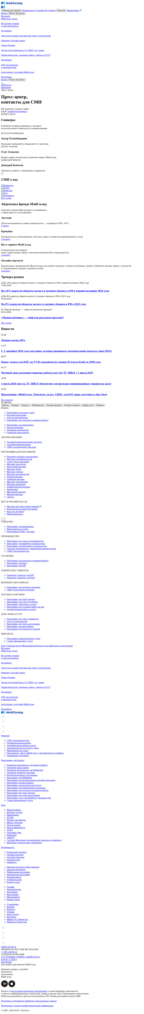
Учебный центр (14, 646)
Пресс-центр (13, 914)
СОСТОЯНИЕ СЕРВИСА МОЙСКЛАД (20, 957)
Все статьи (6, 198)
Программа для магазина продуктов (24, 785)
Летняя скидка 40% (13, 340)
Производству (13, 860)
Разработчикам (14, 877)
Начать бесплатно (16, 13)
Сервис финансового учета (20, 641)
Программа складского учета (20, 412)
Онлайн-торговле (15, 855)
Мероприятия (28, 646)
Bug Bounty (6, 962)
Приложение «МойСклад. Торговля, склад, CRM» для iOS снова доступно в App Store (54, 394)
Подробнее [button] (6, 31)
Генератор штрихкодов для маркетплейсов (27, 765)
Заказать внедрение (16, 869)
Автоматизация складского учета (23, 748)
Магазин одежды (15, 472)
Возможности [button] (29, 10)
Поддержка (12, 892)
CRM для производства (18, 551)
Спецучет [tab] (25, 405)
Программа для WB (16, 565)
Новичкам (12, 835)
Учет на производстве (17, 417)
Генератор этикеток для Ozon (21, 578)
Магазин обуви (14, 469)
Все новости (7, 400)
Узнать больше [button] (8, 45)
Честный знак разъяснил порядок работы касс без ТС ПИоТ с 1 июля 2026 (47, 372)
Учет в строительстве (17, 621)
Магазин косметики (16, 484)
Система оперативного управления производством (31, 548)
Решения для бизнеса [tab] (11, 11)
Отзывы (10, 912)
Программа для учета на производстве (25, 541)
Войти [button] (4, 13)
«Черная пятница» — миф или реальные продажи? (32, 317)
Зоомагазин (12, 489)
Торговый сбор (14, 832)
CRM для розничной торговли (21, 447)
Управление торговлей (18, 755)
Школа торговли (15, 822)
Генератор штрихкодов (18, 430)
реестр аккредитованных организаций (28, 991)
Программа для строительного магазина (26, 788)
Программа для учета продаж (21, 599)
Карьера (10, 907)
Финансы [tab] (100, 405)
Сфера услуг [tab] (88, 405)
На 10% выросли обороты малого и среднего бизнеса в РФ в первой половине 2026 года (55, 290)
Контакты (11, 917)
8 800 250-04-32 (8, 947)
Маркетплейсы (14, 810)
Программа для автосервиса (20, 626)
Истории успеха (14, 812)
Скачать (5, 226)
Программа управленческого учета (23, 638)
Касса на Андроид (15, 511)
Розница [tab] (15, 405)
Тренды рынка (14, 825)
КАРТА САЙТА (9, 959)
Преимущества (14, 889)
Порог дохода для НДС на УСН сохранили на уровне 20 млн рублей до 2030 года (51, 361)
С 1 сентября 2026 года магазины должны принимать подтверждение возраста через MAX (56, 351)
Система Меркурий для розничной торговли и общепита (34, 840)
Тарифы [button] (40, 10)
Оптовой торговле (15, 857)
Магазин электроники (17, 482)
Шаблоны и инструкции (61, 646)
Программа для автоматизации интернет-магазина (31, 780)
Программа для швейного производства (26, 543)
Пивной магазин (15, 477)
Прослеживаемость (16, 827)
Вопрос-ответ (13, 899)
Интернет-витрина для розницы (22, 775)
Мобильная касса (15, 514)
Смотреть (5, 239)
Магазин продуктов (16, 464)
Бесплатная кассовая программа (22, 509)
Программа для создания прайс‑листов (25, 607)
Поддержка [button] (50, 10)
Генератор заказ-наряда (18, 432)
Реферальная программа (18, 872)
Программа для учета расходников (23, 624)
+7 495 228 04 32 (9, 952)
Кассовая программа (16, 415)
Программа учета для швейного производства (29, 798)
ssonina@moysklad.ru (17, 111)
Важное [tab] (5, 405)
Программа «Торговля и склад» (22, 604)
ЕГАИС (10, 817)
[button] (4, 986)
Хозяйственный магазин (18, 487)
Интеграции (13, 894)
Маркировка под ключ (17, 529)
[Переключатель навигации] (2, 83)
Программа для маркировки (20, 425)
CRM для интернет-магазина (20, 590)
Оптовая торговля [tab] (72, 405)
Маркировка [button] (73, 10)
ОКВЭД (10, 837)
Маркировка (13, 815)
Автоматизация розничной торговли (24, 442)
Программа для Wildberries (19, 777)
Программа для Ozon (17, 563)
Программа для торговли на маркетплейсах (28, 420)
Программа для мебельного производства (27, 546)
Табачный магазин (16, 479)
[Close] (2, 173)
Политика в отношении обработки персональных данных (29, 1001)
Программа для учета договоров (22, 602)
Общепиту (12, 862)
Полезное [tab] (61, 11)
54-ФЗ (10, 830)
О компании (13, 904)
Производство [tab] (38, 405)
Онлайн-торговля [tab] (54, 405)
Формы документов (16, 820)
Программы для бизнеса (12, 760)
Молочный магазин (16, 492)
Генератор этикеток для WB (20, 575)
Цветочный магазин (16, 466)
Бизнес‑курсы (13, 882)
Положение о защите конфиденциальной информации (27, 1005)
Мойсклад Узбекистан (17, 919)
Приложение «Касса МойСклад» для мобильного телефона (35, 753)
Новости (11, 909)
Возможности (7, 847)
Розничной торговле (16, 852)
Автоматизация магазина (19, 444)
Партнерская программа (18, 874)
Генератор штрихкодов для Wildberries (25, 770)
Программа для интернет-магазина (23, 587)
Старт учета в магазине (18, 461)
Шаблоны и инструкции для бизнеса (24, 842)
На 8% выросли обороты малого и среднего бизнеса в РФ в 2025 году (43, 304)
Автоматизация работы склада (21, 609)
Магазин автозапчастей (18, 474)
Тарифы (10, 887)
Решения (5, 735)
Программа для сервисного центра (23, 629)
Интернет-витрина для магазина (22, 456)
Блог (3, 646)
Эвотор (10, 497)
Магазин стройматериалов (19, 459)
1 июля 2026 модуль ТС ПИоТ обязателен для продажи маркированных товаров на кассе (56, 383)
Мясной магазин (15, 494)
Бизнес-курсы (42, 646)
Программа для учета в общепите (23, 619)
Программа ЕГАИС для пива (20, 531)
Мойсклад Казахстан (17, 922)
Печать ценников (15, 427)
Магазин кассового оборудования (23, 506)
